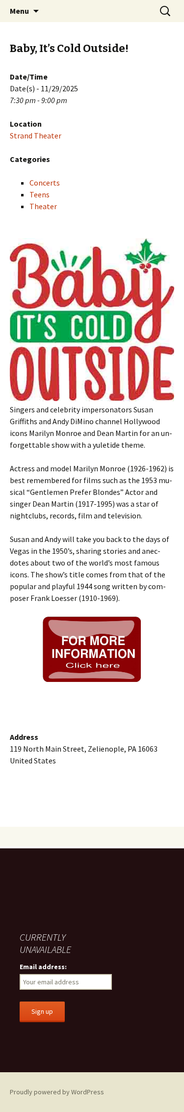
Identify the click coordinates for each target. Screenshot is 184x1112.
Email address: (43, 966)
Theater (43, 206)
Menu (19, 11)
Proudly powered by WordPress (57, 1091)
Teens (39, 194)
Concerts (44, 183)
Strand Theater (35, 135)
